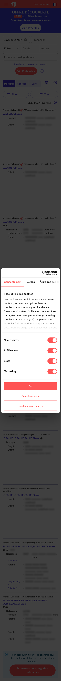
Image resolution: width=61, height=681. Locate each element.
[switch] (52, 350)
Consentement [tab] (12, 281)
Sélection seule (30, 396)
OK (31, 386)
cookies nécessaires (31, 406)
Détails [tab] (30, 281)
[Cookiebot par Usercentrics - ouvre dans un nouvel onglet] (43, 273)
